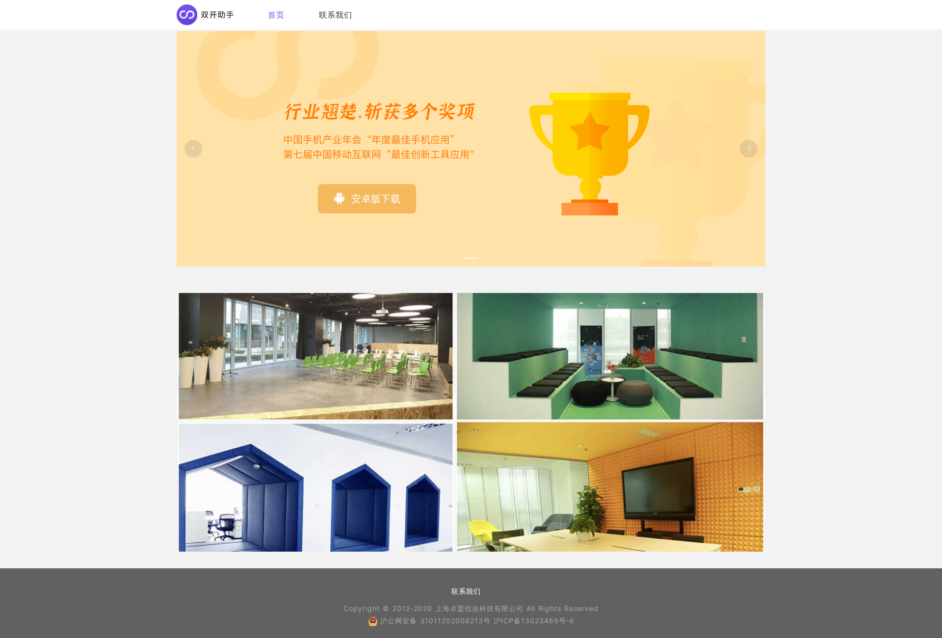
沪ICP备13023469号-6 (534, 620)
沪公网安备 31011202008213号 (437, 620)
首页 (276, 15)
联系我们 (335, 15)
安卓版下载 (374, 198)
